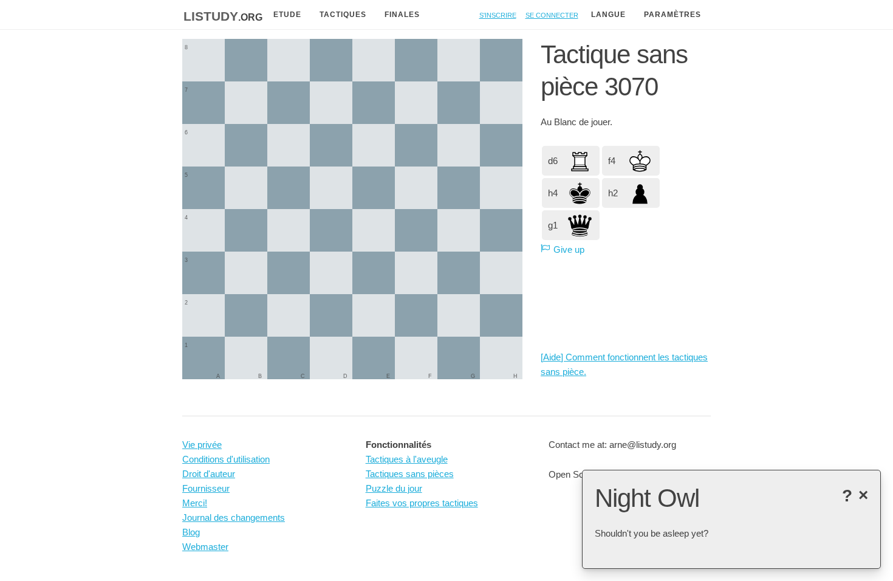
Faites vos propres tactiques (422, 503)
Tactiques (343, 14)
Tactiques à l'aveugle (407, 459)
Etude (287, 14)
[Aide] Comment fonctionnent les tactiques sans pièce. (624, 364)
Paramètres (672, 14)
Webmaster (205, 546)
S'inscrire (497, 14)
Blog (191, 532)
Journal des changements (233, 517)
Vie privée (202, 444)
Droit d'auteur (208, 474)
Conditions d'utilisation (226, 459)
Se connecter (551, 14)
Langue (608, 14)
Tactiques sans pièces (410, 474)
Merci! (194, 503)
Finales (402, 14)
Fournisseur (206, 488)
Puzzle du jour (394, 488)
